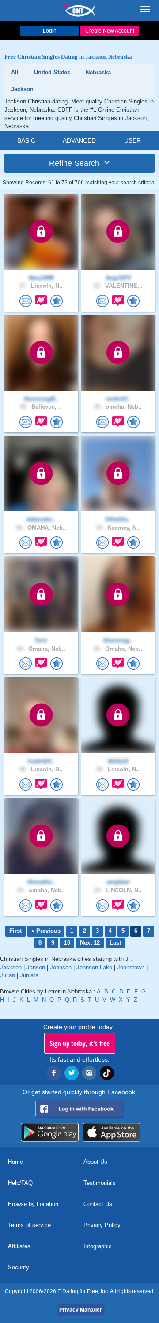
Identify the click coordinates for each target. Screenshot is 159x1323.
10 (67, 942)
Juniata (29, 975)
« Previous (46, 930)
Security (18, 1267)
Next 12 (90, 942)
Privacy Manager (80, 1310)
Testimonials (99, 1183)
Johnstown (130, 967)
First (15, 930)
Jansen (35, 967)
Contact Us (97, 1204)
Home (15, 1161)
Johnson (61, 967)
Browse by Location (33, 1204)
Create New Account (109, 31)
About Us (95, 1161)
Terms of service (29, 1225)
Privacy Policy (102, 1225)
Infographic (97, 1246)
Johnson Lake (94, 967)
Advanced (79, 140)
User (132, 140)
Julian (7, 975)
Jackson (11, 967)
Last (115, 942)
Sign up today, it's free (80, 1043)
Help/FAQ (20, 1183)
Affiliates (19, 1246)
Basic (26, 140)
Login (50, 31)
